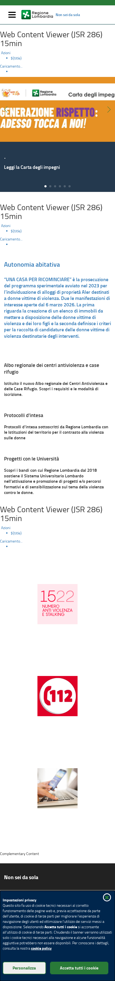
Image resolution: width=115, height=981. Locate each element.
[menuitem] (63, 58)
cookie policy (41, 948)
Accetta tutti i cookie (79, 968)
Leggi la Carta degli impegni (32, 167)
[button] (107, 897)
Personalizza (24, 968)
